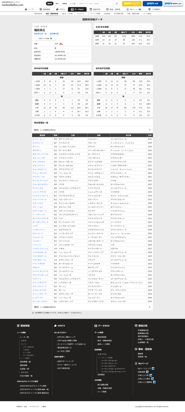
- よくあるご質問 (63, 351)
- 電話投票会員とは (63, 347)
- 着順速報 (23, 365)
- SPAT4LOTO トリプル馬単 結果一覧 (34, 389)
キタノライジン (39, 165)
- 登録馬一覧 (142, 356)
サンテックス (38, 188)
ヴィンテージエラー (40, 301)
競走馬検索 (38, 13)
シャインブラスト (40, 192)
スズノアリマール (40, 199)
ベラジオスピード (40, 256)
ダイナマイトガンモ (40, 218)
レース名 (72, 3)
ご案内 (43, 406)
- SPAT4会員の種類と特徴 (66, 340)
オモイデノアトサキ (40, 154)
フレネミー (37, 241)
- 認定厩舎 (101, 374)
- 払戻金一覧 (24, 368)
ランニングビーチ (40, 294)
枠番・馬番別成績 (133, 13)
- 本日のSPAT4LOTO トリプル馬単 (32, 386)
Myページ (133, 9)
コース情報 (147, 13)
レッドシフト (38, 297)
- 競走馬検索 (101, 337)
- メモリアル (101, 354)
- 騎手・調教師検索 (104, 340)
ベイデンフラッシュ (40, 248)
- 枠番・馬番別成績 (104, 388)
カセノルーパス (39, 158)
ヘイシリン (37, 244)
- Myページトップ (144, 368)
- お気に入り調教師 (144, 382)
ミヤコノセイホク (40, 290)
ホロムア (36, 267)
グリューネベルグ (40, 173)
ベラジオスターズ (40, 252)
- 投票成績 (141, 372)
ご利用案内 (156, 9)
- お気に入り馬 (143, 375)
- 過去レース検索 (103, 344)
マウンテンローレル (40, 275)
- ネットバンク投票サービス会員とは (71, 344)
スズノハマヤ (38, 203)
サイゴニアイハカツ (40, 180)
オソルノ (36, 146)
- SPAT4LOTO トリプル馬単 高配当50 (34, 393)
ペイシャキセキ (39, 263)
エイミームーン (39, 139)
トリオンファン (39, 229)
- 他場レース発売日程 (145, 339)
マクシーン (37, 278)
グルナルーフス (39, 176)
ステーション (38, 207)
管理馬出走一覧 (40, 33)
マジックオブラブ (40, 282)
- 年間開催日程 (143, 330)
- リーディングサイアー (108, 366)
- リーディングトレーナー (109, 363)
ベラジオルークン (40, 260)
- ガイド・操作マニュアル (66, 364)
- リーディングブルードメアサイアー (113, 369)
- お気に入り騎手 (143, 378)
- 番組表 (140, 353)
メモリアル (80, 13)
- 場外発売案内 (143, 336)
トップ (30, 9)
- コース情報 (101, 391)
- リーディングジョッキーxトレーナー (113, 371)
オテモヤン (37, 150)
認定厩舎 (107, 13)
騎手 (57, 3)
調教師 (65, 3)
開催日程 (96, 9)
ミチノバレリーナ (40, 286)
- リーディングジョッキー (109, 360)
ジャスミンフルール (40, 195)
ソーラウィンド (39, 214)
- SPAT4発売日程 (63, 368)
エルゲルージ (38, 142)
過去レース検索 (67, 13)
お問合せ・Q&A (21, 406)
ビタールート (38, 233)
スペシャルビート (40, 210)
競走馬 (49, 3)
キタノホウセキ (39, 161)
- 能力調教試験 (102, 384)
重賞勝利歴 (54, 33)
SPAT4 (62, 9)
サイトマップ (34, 406)
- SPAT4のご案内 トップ (65, 337)
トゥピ (35, 226)
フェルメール (38, 237)
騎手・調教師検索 (52, 13)
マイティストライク (40, 271)
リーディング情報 (94, 13)
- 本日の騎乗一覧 (25, 375)
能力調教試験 (118, 13)
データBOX (79, 9)
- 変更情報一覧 (25, 361)
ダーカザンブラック (40, 222)
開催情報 (46, 9)
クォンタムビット (40, 169)
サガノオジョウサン (40, 184)
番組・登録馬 (115, 9)
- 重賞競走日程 (143, 333)
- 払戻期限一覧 (143, 342)
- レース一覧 (24, 337)
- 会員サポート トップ (65, 361)
